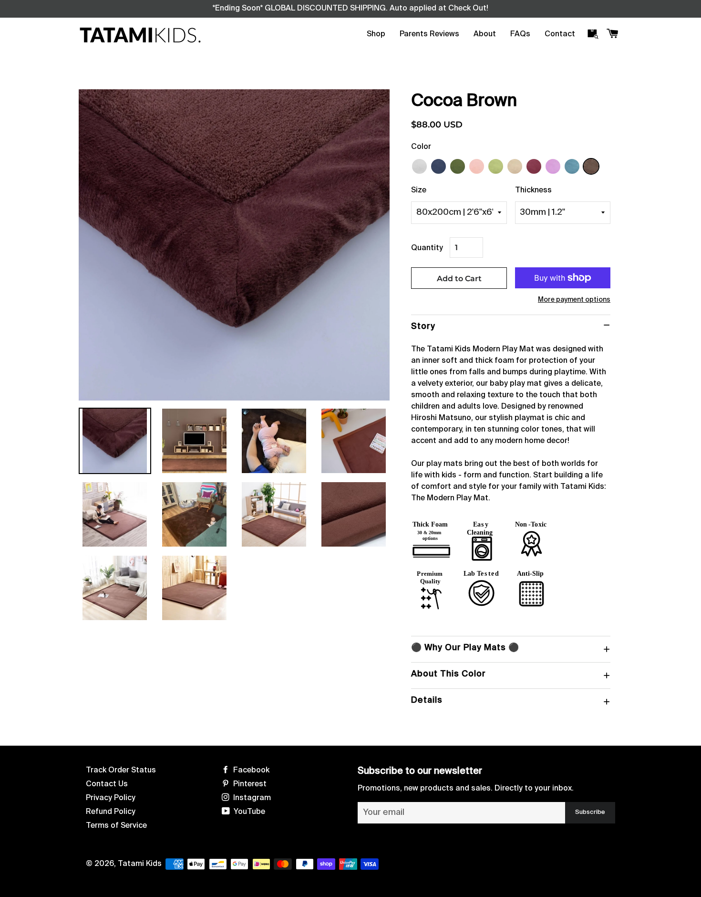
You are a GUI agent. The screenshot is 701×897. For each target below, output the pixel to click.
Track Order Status (121, 770)
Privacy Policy (110, 798)
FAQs (520, 34)
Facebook (250, 770)
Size (418, 190)
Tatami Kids (140, 864)
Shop (376, 34)
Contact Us (107, 784)
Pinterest (249, 784)
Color (421, 147)
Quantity (427, 248)
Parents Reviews (429, 34)
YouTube (248, 812)
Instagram (251, 798)
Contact (560, 34)
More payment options (574, 299)
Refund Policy (110, 812)
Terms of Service (116, 826)
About (485, 34)
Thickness (533, 190)
